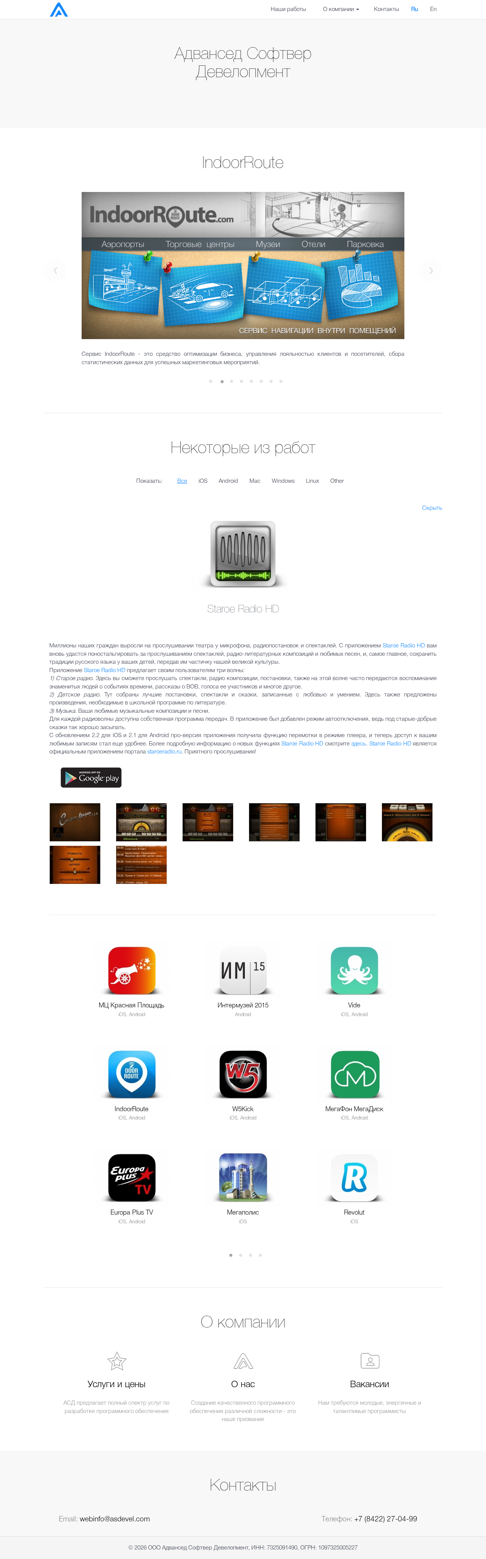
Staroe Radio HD (404, 646)
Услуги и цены (116, 1385)
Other (337, 481)
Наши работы (288, 9)
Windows (283, 481)
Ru (414, 9)
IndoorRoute (131, 1109)
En (433, 9)
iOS (203, 481)
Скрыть (432, 508)
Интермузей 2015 (243, 1006)
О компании (339, 9)
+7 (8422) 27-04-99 (385, 1519)
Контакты (386, 9)
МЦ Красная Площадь (131, 1006)
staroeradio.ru (164, 752)
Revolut (354, 1213)
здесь (358, 744)
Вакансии (369, 1385)
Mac (254, 481)
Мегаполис (243, 1213)
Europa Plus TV (131, 1213)
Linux (312, 481)
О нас (243, 1385)
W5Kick (243, 1109)
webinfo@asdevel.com (115, 1519)
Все (182, 481)
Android (228, 481)
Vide (354, 1006)
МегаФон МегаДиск (354, 1109)
